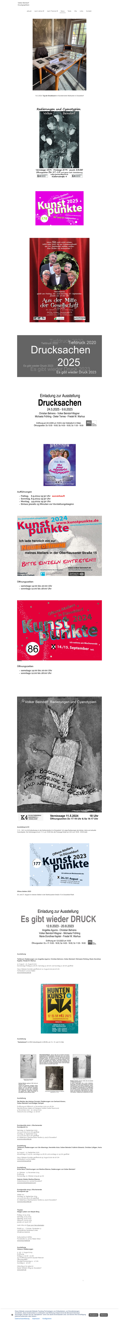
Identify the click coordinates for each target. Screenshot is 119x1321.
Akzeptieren (93, 1315)
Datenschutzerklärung (22, 1318)
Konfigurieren (47, 1318)
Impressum (36, 1318)
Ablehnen (104, 1315)
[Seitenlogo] (23, 3)
